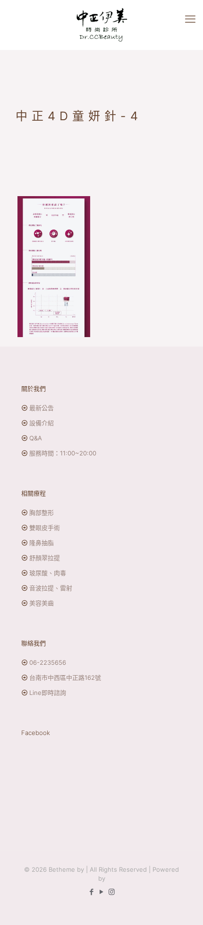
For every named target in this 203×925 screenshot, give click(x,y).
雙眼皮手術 (44, 527)
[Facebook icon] (91, 891)
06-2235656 (47, 662)
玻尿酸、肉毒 (47, 573)
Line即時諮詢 (47, 692)
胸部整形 (41, 512)
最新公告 (41, 408)
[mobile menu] (190, 19)
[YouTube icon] (101, 891)
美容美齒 (41, 603)
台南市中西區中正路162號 (65, 677)
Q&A (35, 438)
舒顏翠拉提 (44, 558)
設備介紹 (41, 423)
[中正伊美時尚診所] (101, 25)
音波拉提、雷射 (50, 588)
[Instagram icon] (111, 891)
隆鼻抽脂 (41, 542)
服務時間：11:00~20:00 (62, 453)
